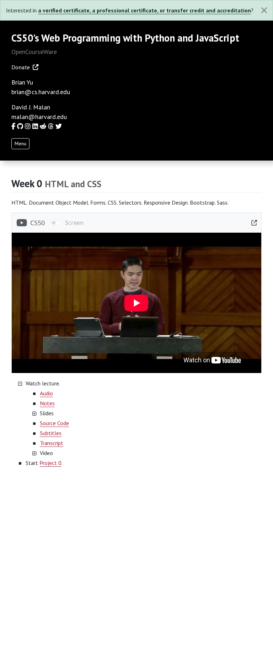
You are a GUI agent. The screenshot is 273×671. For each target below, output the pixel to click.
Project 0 (50, 462)
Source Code (54, 423)
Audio (46, 393)
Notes (47, 403)
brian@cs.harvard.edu (40, 92)
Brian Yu (22, 82)
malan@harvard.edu (39, 117)
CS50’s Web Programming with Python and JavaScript (125, 37)
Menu (20, 143)
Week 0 (28, 183)
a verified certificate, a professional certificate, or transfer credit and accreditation (144, 10)
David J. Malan (30, 107)
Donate (20, 67)
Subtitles (50, 433)
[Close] (264, 10)
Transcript (51, 443)
